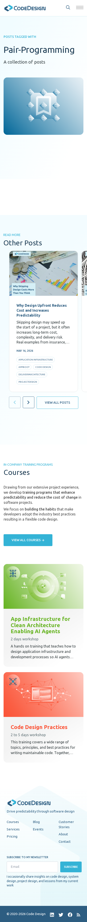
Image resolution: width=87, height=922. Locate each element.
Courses (13, 822)
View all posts (57, 402)
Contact (65, 841)
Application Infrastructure (36, 359)
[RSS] (78, 915)
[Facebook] (70, 914)
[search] (68, 7)
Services (13, 829)
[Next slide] (28, 402)
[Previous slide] (15, 402)
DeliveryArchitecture (32, 374)
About (63, 834)
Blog (36, 822)
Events (38, 829)
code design (43, 367)
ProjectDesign (28, 382)
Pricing (12, 836)
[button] (79, 7)
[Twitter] (60, 915)
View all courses (26, 540)
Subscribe (71, 866)
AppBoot (24, 367)
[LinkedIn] (52, 915)
